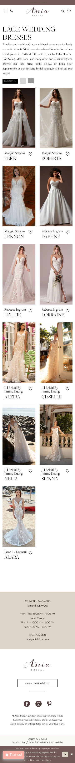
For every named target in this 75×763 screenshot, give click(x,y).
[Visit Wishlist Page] (69, 11)
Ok (65, 754)
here (48, 760)
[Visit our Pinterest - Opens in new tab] (49, 704)
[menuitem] (37, 2)
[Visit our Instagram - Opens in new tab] (38, 704)
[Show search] (63, 11)
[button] (6, 11)
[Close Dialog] (71, 754)
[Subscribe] (37, 691)
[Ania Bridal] (37, 11)
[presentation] (19, 118)
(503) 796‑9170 (37, 634)
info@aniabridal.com (37, 639)
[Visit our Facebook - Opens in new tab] (27, 704)
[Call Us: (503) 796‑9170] (12, 11)
